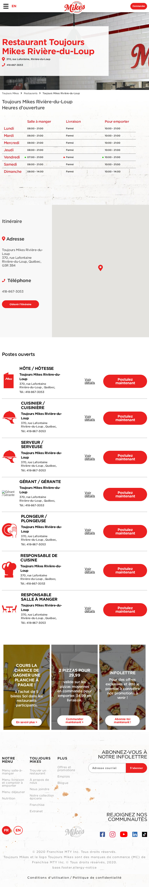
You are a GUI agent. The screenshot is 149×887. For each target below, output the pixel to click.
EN (14, 6)
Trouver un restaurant (38, 772)
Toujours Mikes (10, 93)
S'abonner (136, 768)
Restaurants (30, 93)
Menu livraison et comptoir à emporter (13, 782)
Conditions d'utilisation (48, 877)
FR (6, 830)
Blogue (62, 783)
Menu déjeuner (13, 792)
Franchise (37, 805)
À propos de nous (39, 781)
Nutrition (8, 798)
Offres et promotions (66, 769)
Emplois (63, 776)
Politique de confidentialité (97, 877)
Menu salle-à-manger (12, 772)
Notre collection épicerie (42, 797)
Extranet (36, 811)
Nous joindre (39, 789)
